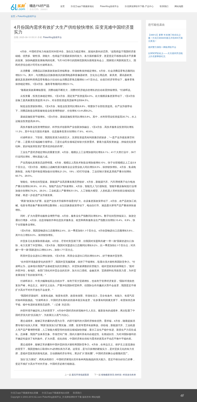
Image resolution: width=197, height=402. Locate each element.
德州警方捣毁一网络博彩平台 (162, 47)
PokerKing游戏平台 (109, 6)
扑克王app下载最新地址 (82, 6)
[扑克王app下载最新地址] (30, 6)
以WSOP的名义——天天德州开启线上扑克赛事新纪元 (165, 55)
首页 (62, 6)
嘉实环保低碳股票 (80, 374)
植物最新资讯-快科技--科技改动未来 (118, 374)
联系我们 (164, 6)
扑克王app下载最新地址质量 (24, 392)
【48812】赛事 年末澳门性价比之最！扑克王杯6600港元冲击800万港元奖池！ (165, 37)
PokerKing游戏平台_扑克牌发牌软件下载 (62, 396)
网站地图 (179, 6)
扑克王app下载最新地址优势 (55, 392)
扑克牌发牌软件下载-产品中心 (139, 6)
